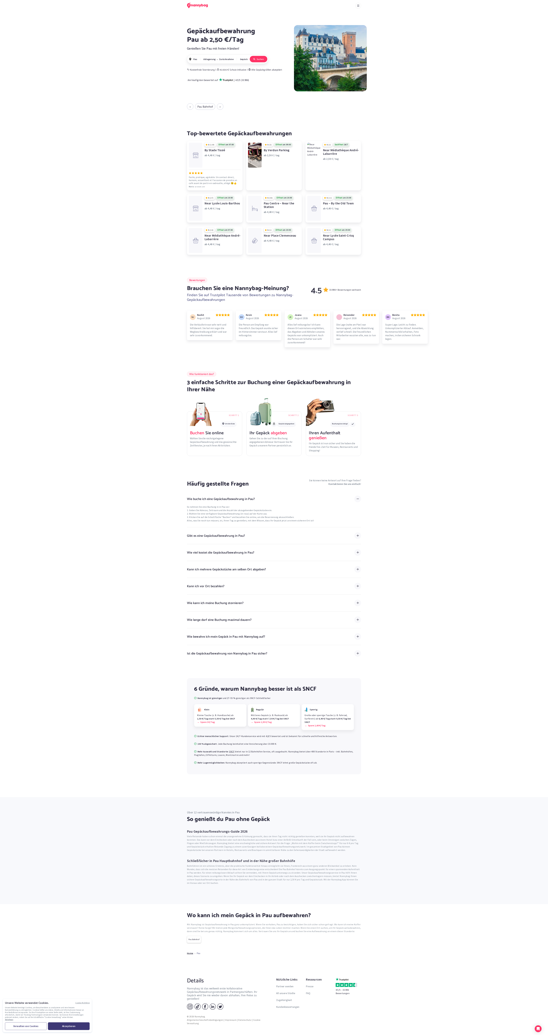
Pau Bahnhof (205, 106)
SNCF (231, 751)
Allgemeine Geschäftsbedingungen (205, 1019)
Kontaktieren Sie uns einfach (344, 484)
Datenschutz (244, 1019)
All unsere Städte (285, 993)
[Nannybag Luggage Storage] (199, 5)
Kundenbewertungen (287, 1006)
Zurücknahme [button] (226, 59)
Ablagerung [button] (209, 59)
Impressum (231, 1019)
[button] (538, 1028)
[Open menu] (358, 6)
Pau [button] (195, 59)
